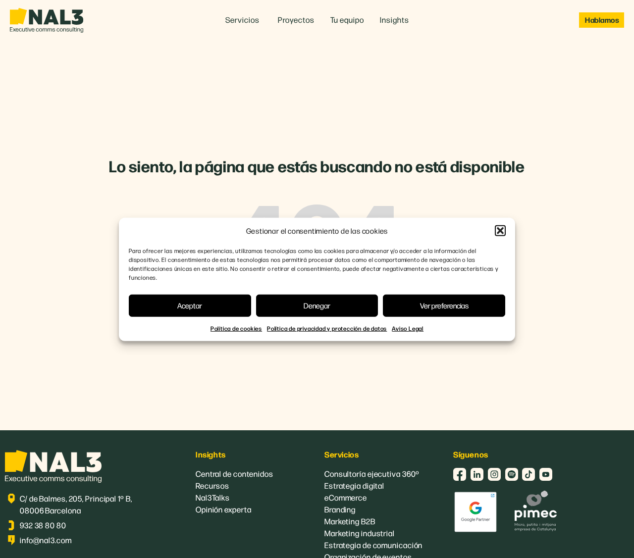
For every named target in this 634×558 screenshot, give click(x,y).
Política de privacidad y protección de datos (327, 328)
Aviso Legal (407, 328)
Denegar (317, 304)
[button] (500, 231)
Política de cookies (236, 328)
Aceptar (189, 304)
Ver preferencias (444, 304)
